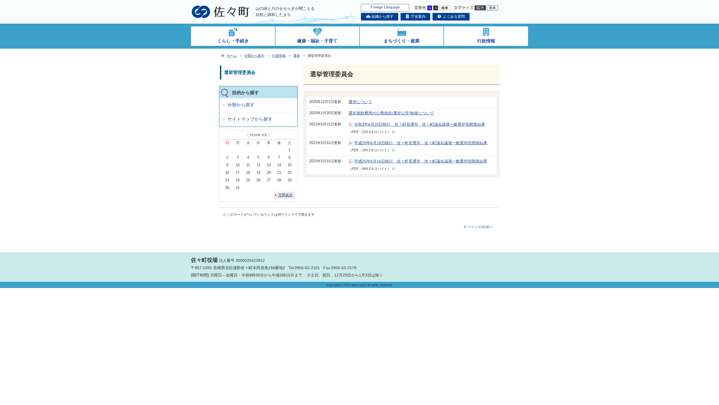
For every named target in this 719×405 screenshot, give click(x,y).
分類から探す (254, 56)
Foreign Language (385, 7)
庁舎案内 (418, 16)
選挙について (360, 102)
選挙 (296, 56)
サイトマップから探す (249, 119)
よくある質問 (453, 16)
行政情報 (279, 56)
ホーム (232, 56)
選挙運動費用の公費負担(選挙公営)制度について (391, 113)
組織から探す (381, 16)
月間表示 (285, 195)
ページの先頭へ (480, 227)
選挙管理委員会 (240, 72)
